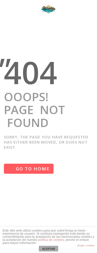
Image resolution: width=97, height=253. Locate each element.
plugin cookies (85, 245)
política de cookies (51, 240)
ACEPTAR (48, 248)
